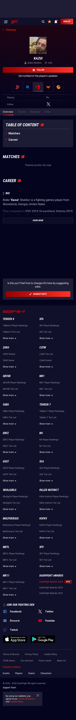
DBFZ (6, 433)
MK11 (6, 575)
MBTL (6, 547)
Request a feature (12, 667)
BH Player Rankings (49, 439)
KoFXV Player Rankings (50, 525)
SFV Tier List (45, 560)
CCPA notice (9, 660)
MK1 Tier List (45, 389)
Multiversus (11, 518)
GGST (6, 461)
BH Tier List (45, 446)
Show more (8, 338)
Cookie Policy (50, 654)
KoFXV (43, 518)
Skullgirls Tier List (11, 503)
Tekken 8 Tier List (11, 332)
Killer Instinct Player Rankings (53, 496)
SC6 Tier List (45, 474)
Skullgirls (9, 490)
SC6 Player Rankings (49, 468)
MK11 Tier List (10, 588)
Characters (45, 673)
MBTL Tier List (10, 560)
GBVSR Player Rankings (14, 382)
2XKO (6, 347)
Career (13, 139)
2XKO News (8, 360)
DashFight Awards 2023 (51, 587)
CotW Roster (45, 360)
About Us (61, 660)
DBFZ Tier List (9, 446)
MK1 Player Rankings (49, 382)
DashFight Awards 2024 (51, 582)
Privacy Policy (31, 654)
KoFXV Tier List (46, 531)
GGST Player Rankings (13, 468)
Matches (14, 133)
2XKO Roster (9, 354)
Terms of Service (11, 654)
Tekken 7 (45, 404)
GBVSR (7, 376)
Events (6, 673)
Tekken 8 (8, 319)
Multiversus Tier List (13, 531)
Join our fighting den (20, 604)
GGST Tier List (9, 474)
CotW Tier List (46, 354)
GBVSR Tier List (10, 389)
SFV (41, 547)
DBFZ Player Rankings (13, 439)
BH (41, 433)
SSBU (6, 404)
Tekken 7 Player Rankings (51, 411)
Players (18, 673)
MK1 (42, 376)
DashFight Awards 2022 (51, 593)
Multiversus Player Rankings (17, 525)
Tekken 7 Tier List (47, 417)
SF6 (41, 319)
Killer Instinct (49, 490)
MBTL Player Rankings (14, 553)
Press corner (45, 660)
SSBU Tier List (9, 417)
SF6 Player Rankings (49, 325)
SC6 (41, 461)
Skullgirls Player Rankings (15, 496)
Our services (27, 660)
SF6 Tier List (45, 332)
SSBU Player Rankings (13, 411)
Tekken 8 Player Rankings (15, 325)
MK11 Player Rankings (14, 582)
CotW (42, 347)
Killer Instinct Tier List (49, 503)
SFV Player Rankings (49, 553)
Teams (31, 673)
